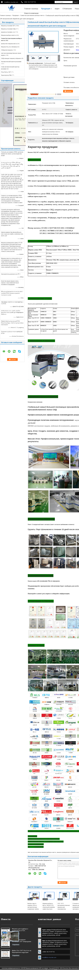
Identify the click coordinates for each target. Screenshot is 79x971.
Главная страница (31, 9)
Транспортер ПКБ (6, 75)
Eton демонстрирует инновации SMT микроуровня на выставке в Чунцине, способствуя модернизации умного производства (22, 941)
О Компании (67, 9)
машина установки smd (8, 32)
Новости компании (31, 13)
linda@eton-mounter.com (11, 2)
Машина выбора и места (8, 35)
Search (75, 2)
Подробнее (15, 944)
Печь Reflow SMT (6, 72)
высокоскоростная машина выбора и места (43, 852)
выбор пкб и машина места (9, 43)
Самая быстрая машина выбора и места (32, 15)
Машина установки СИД (8, 29)
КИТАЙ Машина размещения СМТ (31, 968)
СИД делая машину (7, 50)
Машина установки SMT (8, 25)
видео (57, 9)
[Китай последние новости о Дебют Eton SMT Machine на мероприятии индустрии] (5, 954)
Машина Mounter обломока (9, 47)
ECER (55, 970)
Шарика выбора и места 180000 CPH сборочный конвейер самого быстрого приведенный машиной (49, 908)
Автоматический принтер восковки (11, 61)
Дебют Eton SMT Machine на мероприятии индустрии (21, 951)
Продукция (45, 9)
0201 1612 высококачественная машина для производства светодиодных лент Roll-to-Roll (64, 908)
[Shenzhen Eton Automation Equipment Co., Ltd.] (11, 8)
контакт (69, 91)
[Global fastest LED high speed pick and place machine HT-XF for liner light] (43, 42)
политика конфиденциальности (11, 968)
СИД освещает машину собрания (11, 58)
